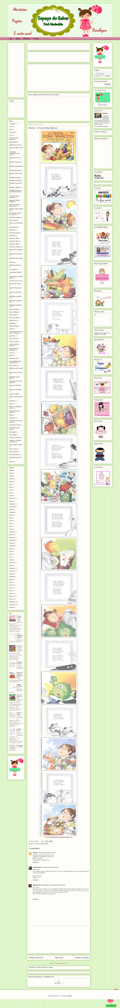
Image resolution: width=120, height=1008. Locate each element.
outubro (11, 478)
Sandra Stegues (37, 867)
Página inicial (59, 957)
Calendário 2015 (13, 241)
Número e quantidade (15, 389)
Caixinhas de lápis (14, 232)
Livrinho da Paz (13, 358)
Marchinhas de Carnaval (16, 368)
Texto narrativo (13, 449)
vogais (11, 461)
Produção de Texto (14, 425)
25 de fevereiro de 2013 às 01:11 (50, 867)
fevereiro (11, 498)
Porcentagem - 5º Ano (20, 746)
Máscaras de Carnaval (15, 372)
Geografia (12, 323)
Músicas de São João (15, 385)
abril (10, 492)
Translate (107, 76)
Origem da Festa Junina (16, 396)
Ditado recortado (14, 309)
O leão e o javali (13, 394)
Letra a (11, 352)
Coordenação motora (15, 283)
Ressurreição (13, 435)
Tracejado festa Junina (15, 457)
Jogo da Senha (13, 338)
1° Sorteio (12, 123)
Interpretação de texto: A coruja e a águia (16, 332)
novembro (12, 506)
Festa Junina (12, 315)
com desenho (13, 269)
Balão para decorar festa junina (14, 205)
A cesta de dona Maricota (41, 843)
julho (10, 484)
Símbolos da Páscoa (15, 437)
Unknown (35, 852)
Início (11, 38)
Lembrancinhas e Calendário (14, 349)
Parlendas (12, 401)
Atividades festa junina (15, 183)
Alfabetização (26, 38)
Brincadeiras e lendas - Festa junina (15, 213)
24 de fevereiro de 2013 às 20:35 (46, 852)
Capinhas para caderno (15, 254)
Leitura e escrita (13, 341)
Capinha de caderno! (15, 246)
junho (10, 473)
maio (10, 490)
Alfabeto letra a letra (14, 145)
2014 (10, 129)
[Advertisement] (61, 44)
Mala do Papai (13, 365)
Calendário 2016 (13, 244)
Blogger (70, 995)
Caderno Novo (13, 227)
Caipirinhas (12, 230)
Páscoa (11, 403)
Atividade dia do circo (15, 157)
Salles (106, 113)
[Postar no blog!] (47, 841)
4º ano (11, 135)
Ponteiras (19, 646)
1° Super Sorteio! (19, 616)
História (11, 328)
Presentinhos (36, 38)
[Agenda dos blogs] (102, 221)
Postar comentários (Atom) (61, 963)
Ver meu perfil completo (101, 126)
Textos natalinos (13, 451)
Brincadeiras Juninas (15, 217)
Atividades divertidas (15, 180)
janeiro (11, 476)
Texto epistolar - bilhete (15, 444)
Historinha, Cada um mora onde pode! (20, 675)
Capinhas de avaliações (15, 249)
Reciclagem (12, 432)
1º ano (11, 126)
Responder (35, 862)
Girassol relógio (13, 326)
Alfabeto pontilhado (19, 685)
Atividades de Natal (14, 177)
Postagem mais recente (36, 957)
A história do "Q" (19, 729)
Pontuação (12, 418)
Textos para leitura (14, 454)
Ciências (11, 262)
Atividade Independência (16, 166)
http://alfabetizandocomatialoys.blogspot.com (60, 837)
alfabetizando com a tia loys (40, 885)
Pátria (10, 415)
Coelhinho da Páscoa (15, 265)
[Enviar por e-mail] (45, 841)
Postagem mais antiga (82, 957)
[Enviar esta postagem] (42, 841)
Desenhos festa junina (15, 288)
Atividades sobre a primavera (14, 196)
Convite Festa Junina (15, 280)
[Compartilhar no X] (49, 841)
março (11, 495)
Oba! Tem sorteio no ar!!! (19, 696)
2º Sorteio (12, 132)
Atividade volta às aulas (15, 173)
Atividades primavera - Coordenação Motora (15, 191)
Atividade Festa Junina (15, 162)
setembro (11, 512)
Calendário (12, 235)
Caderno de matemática (16, 223)
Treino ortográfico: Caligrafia (20, 635)
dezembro (12, 504)
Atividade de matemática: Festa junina (14, 153)
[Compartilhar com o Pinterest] (52, 841)
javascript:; (12, 336)
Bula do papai (13, 220)
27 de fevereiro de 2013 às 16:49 (57, 885)
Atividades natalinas (14, 187)
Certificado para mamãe (16, 258)
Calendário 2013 (13, 238)
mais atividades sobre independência (15, 361)
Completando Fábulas (15, 272)
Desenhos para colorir (15, 292)
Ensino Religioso (13, 312)
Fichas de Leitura (14, 317)
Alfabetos (18, 38)
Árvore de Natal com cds (16, 147)
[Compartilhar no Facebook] (50, 841)
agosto (11, 470)
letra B (11, 355)
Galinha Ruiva (13, 320)
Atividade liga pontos (15, 170)
